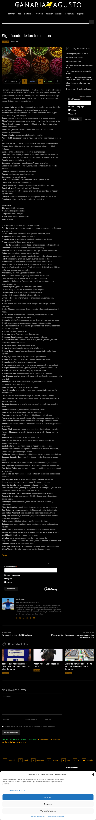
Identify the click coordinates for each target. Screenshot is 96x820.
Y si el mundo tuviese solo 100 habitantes (17, 635)
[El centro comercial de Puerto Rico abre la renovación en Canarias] (79, 655)
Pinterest (55, 760)
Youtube (90, 760)
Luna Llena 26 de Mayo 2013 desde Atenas (78, 72)
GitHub (26, 760)
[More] (57, 81)
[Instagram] (20, 617)
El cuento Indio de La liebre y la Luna (79, 89)
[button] (92, 774)
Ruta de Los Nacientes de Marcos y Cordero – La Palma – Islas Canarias (79, 78)
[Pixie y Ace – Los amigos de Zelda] (48, 655)
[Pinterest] (49, 760)
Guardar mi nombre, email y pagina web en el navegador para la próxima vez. (30, 726)
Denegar (48, 804)
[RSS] (64, 760)
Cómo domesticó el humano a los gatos (78, 84)
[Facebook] (17, 617)
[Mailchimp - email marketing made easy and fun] (50, 591)
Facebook (11, 760)
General (6, 42)
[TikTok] (23, 617)
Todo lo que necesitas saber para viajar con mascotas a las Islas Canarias (16, 666)
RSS (68, 760)
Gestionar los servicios (17, 790)
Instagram (40, 760)
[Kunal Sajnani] (8, 608)
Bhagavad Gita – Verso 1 (74, 57)
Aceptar (48, 797)
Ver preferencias (48, 811)
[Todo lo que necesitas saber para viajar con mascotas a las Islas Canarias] (16, 655)
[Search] (91, 22)
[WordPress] (31, 617)
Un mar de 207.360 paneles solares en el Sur (79, 66)
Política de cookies (37, 817)
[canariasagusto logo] (48, 5)
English (9, 579)
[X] (27, 617)
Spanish (9, 582)
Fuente (4, 555)
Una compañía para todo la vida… (77, 54)
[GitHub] (20, 760)
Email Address (10, 566)
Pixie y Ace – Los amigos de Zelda (46, 665)
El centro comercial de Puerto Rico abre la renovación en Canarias (78, 666)
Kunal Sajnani (20, 599)
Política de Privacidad (56, 817)
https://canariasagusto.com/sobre (27, 602)
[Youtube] (34, 617)
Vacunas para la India (73, 61)
